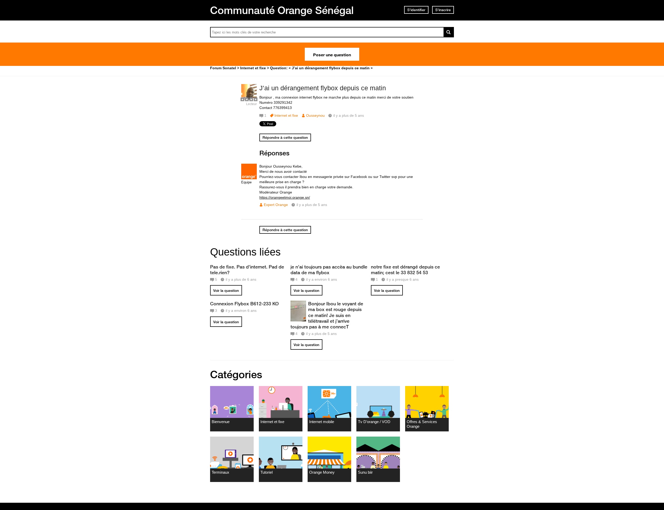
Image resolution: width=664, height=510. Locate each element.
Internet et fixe (286, 115)
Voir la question (226, 290)
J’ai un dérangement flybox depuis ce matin (322, 88)
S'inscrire (443, 10)
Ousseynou (315, 115)
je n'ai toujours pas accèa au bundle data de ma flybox (328, 269)
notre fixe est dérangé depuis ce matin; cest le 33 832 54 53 (405, 269)
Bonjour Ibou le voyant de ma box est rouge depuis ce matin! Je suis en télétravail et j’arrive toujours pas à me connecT (326, 315)
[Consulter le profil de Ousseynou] (249, 98)
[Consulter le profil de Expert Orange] (249, 178)
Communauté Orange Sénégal (282, 10)
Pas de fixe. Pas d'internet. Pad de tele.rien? (247, 269)
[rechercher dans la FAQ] (449, 32)
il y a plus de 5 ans (311, 205)
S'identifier (416, 10)
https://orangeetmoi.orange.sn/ (284, 197)
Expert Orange (276, 205)
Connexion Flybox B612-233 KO (244, 303)
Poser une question (332, 54)
